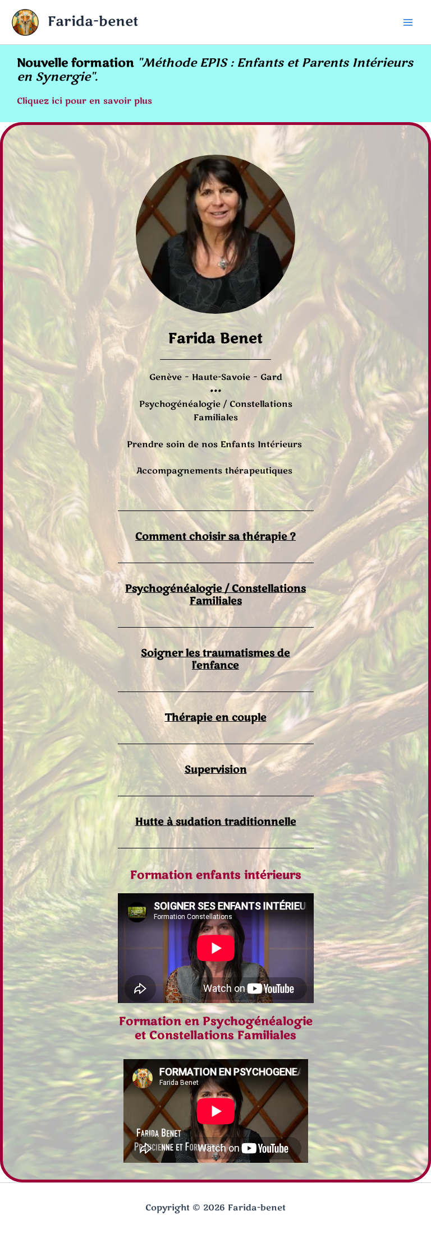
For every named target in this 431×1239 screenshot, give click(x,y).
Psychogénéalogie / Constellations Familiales (215, 594)
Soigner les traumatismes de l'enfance (215, 659)
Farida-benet (93, 21)
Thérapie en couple (216, 717)
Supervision (216, 769)
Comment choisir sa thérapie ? (215, 536)
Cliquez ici (39, 101)
